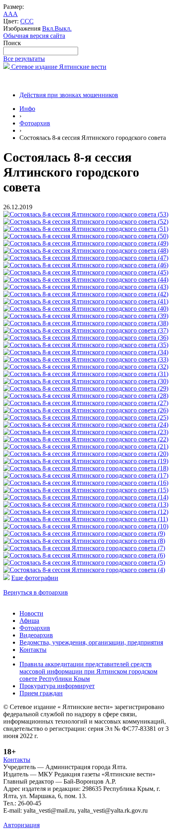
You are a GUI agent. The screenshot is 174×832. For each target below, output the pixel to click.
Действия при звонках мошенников (68, 95)
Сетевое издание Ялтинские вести (58, 66)
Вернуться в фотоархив (35, 592)
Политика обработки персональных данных (64, 817)
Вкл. (48, 28)
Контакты (33, 649)
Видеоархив (36, 635)
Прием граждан (41, 693)
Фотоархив (34, 123)
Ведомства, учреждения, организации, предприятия (91, 642)
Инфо (27, 108)
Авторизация (21, 825)
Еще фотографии (34, 577)
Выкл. (63, 28)
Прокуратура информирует (57, 685)
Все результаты (24, 58)
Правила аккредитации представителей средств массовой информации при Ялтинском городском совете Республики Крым (88, 671)
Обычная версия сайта (34, 35)
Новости (31, 613)
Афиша (29, 620)
